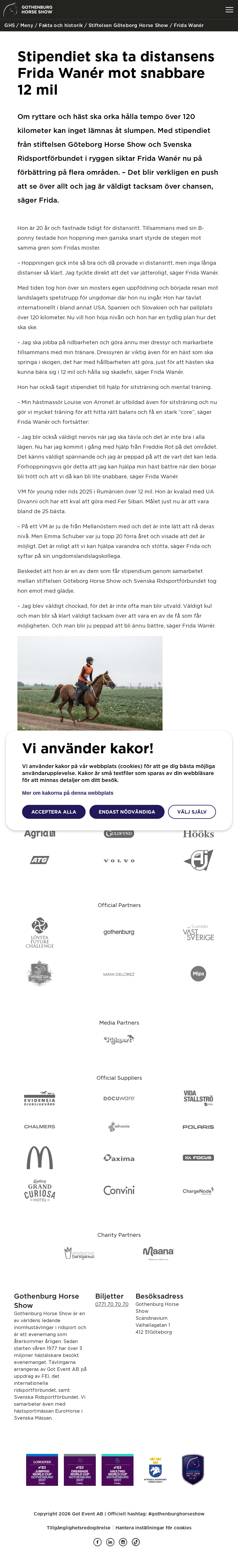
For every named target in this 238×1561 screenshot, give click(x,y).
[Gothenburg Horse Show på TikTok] (138, 1544)
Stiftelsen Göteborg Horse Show (127, 25)
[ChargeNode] (198, 1191)
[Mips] (198, 974)
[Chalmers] (39, 1127)
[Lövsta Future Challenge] (39, 933)
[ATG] (39, 860)
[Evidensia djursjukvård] (39, 1098)
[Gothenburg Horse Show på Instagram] (125, 1544)
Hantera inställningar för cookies (154, 1527)
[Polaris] (198, 1127)
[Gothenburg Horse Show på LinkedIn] (112, 1544)
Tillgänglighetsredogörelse (79, 1527)
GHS (9, 25)
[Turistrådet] (198, 932)
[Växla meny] (229, 9)
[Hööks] (198, 833)
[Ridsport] (118, 1039)
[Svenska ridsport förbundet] (155, 1470)
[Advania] (118, 1127)
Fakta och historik (60, 25)
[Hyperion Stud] (39, 974)
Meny (26, 25)
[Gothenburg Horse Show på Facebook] (99, 1544)
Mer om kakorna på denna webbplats (67, 793)
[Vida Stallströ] (198, 1099)
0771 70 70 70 (112, 1304)
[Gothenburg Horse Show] (193, 1470)
